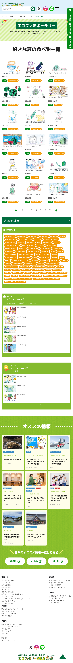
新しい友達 (8, 270)
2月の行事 (62, 236)
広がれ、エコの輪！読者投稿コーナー (14, 594)
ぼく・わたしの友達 (51, 245)
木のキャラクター (17, 273)
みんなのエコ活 (23, 248)
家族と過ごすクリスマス (11, 266)
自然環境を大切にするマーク (12, 279)
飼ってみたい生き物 (20, 282)
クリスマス (57, 242)
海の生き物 (43, 273)
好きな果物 (8, 263)
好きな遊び (41, 263)
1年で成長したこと (10, 236)
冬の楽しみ (60, 251)
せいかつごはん (6, 590)
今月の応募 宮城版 (56, 583)
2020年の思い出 (21, 236)
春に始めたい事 (26, 270)
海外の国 (50, 273)
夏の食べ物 (54, 254)
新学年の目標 (16, 270)
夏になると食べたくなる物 (42, 254)
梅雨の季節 (27, 273)
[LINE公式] (51, 10)
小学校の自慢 (50, 266)
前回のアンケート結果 (56, 600)
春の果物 (48, 270)
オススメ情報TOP (55, 585)
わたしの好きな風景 (45, 248)
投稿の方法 (13, 220)
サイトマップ (6, 631)
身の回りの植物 (9, 282)
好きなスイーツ (44, 260)
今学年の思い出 (9, 251)
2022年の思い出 (43, 236)
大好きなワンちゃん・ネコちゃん (20, 260)
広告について (6, 636)
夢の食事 (62, 257)
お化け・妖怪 (20, 242)
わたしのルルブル (33, 248)
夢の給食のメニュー (44, 257)
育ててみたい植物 (36, 276)
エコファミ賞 (37, 239)
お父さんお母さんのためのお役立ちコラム (15, 599)
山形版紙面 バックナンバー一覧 (60, 596)
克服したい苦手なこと (33, 251)
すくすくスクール (7, 580)
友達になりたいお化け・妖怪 (26, 254)
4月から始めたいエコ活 (11, 239)
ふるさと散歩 (6, 587)
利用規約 (4, 633)
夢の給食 (34, 257)
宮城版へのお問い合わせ (57, 587)
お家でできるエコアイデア (33, 242)
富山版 (56, 561)
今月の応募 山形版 (56, 598)
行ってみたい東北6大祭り (52, 279)
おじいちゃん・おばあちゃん (50, 239)
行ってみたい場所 (26, 279)
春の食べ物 (8, 273)
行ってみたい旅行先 (38, 279)
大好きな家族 (34, 260)
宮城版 (13, 561)
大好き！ (7, 260)
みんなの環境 (6, 585)
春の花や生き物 (57, 270)
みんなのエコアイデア (10, 248)
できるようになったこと (28, 245)
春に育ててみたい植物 (38, 270)
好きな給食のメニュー (30, 263)
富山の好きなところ (25, 266)
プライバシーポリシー (9, 640)
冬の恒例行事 (44, 251)
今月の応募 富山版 (8, 611)
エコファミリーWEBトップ (9, 16)
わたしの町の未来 (57, 248)
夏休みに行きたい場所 (24, 257)
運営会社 (4, 638)
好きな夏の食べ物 (55, 260)
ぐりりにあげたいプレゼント (12, 245)
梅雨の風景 (35, 273)
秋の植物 (7, 276)
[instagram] (45, 10)
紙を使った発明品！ (25, 276)
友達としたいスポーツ (10, 254)
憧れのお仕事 (59, 266)
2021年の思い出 (32, 236)
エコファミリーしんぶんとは (11, 627)
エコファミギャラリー (24, 16)
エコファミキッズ (7, 583)
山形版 (34, 561)
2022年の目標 (54, 236)
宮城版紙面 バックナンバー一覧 (60, 580)
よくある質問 (6, 629)
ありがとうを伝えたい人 (25, 239)
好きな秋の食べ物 (17, 263)
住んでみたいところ (20, 251)
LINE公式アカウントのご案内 (11, 624)
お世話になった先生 (10, 242)
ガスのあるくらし (47, 242)
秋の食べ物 (14, 276)
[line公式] (42, 648)
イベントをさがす (7, 603)
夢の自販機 (54, 257)
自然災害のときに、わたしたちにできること (55, 276)
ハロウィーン (40, 245)
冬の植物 (53, 251)
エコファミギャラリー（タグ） (41, 16)
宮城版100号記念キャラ (52, 263)
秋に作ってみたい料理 (61, 273)
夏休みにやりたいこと (10, 257)
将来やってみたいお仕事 (38, 266)
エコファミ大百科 (7, 592)
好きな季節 (65, 260)
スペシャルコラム (7, 596)
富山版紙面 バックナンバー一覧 (12, 609)
